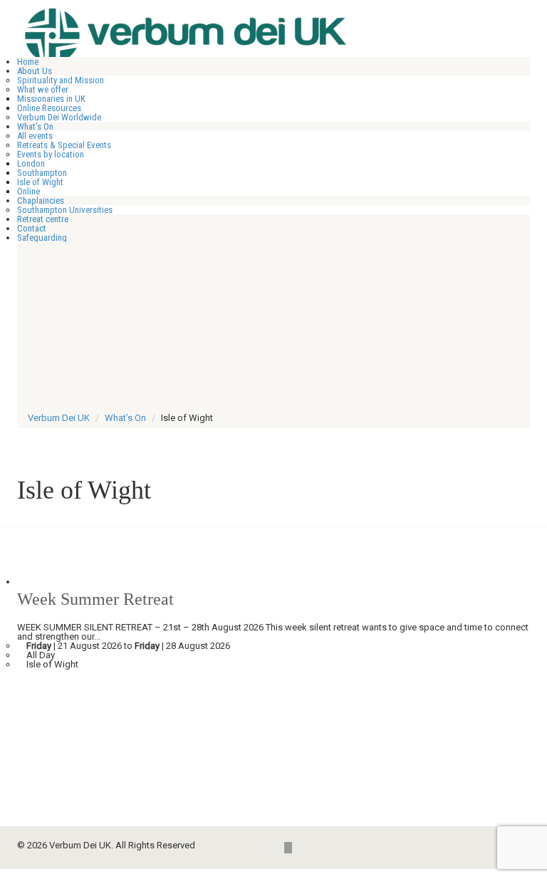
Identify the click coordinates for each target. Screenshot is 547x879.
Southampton (42, 172)
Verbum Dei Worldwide (59, 117)
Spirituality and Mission (60, 80)
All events (35, 135)
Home (27, 61)
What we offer (42, 89)
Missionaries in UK (51, 98)
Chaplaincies (40, 200)
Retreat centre (42, 219)
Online (28, 191)
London (31, 163)
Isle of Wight (40, 182)
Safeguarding (42, 237)
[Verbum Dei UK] (217, 33)
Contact (31, 228)
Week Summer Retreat (95, 599)
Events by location (50, 154)
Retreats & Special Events (64, 145)
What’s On (35, 126)
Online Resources (49, 108)
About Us (34, 71)
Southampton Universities (65, 209)
